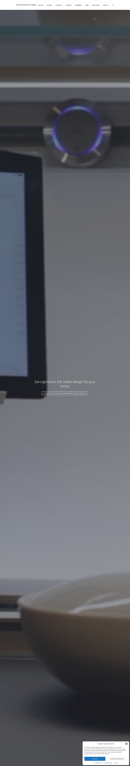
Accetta (94, 759)
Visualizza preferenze (117, 759)
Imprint (116, 763)
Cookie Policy (98, 763)
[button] (126, 744)
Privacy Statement (107, 763)
